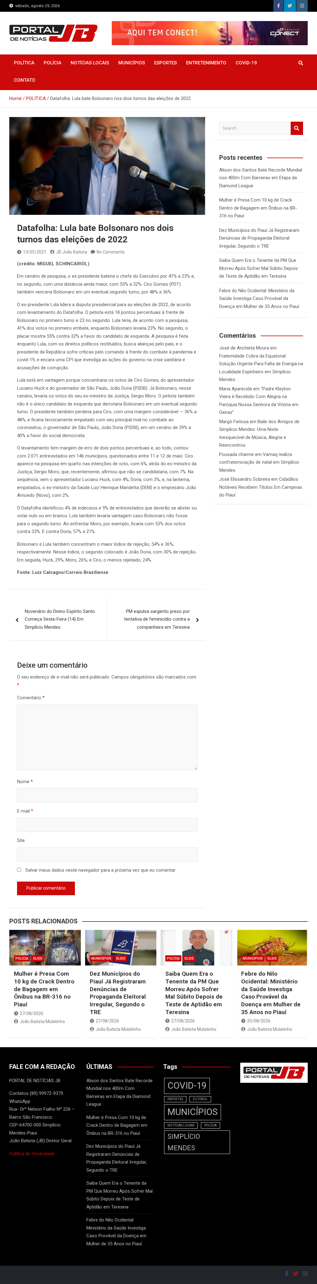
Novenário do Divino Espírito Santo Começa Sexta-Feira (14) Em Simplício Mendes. (60, 619)
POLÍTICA (24, 63)
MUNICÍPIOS (131, 63)
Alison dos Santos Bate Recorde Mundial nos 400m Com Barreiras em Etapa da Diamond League (260, 178)
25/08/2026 (259, 1020)
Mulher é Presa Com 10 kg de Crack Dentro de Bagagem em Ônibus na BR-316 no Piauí (258, 208)
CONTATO (24, 80)
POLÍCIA (52, 63)
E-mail (25, 811)
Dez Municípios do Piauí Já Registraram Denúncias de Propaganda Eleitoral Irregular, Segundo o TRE (259, 238)
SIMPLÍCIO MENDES (183, 1142)
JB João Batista (71, 251)
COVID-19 (246, 63)
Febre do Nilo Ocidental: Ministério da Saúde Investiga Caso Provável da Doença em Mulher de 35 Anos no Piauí (259, 298)
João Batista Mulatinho (42, 1021)
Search (297, 128)
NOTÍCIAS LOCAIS (90, 63)
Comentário (31, 698)
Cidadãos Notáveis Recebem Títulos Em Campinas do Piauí (260, 487)
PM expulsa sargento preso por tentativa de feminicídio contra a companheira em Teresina (157, 619)
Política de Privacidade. (32, 1153)
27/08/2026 (31, 1013)
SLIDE (37, 958)
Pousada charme (236, 454)
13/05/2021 (34, 251)
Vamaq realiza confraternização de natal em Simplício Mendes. (259, 462)
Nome (25, 781)
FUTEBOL (200, 1099)
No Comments (111, 251)
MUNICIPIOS (101, 958)
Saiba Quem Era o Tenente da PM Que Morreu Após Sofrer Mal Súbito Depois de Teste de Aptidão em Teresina (258, 268)
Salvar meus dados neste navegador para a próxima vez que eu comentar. (100, 870)
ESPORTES (165, 63)
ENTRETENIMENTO (206, 63)
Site (21, 840)
